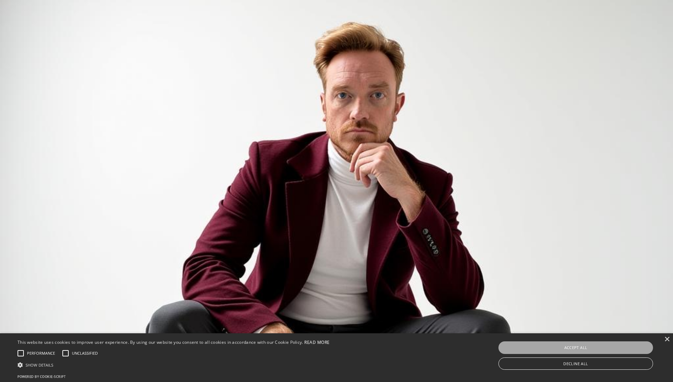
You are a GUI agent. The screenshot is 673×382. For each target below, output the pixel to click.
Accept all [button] (575, 347)
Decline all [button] (575, 363)
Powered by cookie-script (42, 376)
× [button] (666, 339)
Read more (317, 342)
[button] (174, 365)
